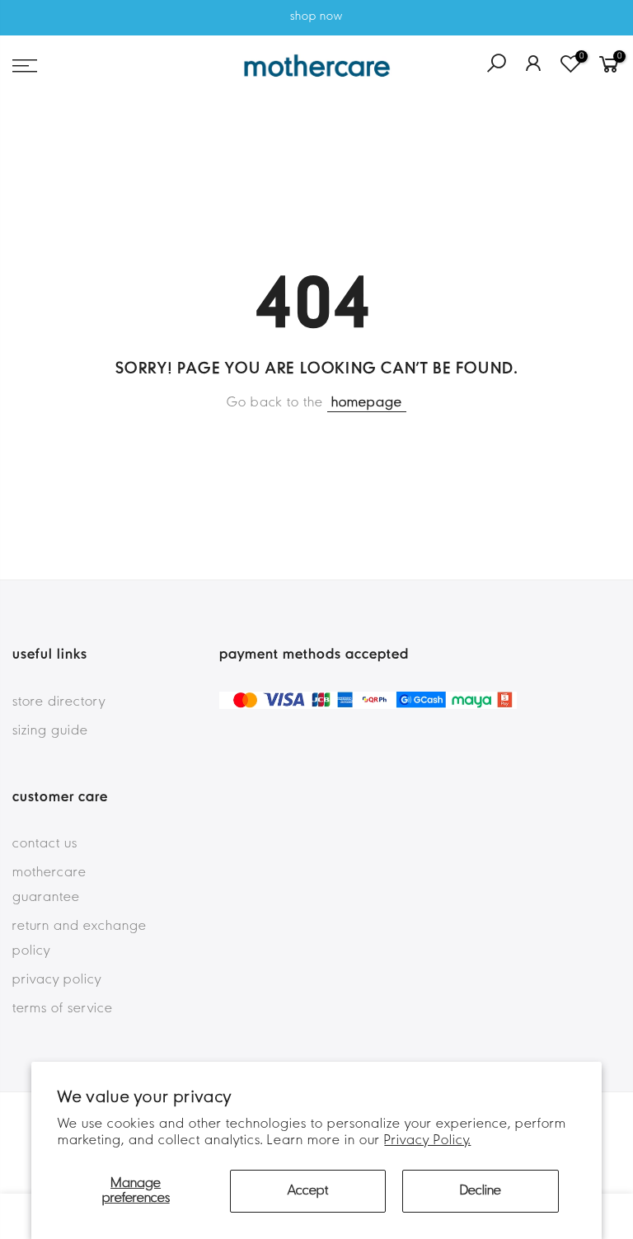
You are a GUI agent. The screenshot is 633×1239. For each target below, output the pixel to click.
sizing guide (50, 731)
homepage (366, 403)
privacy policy (56, 980)
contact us (44, 844)
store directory (59, 702)
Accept (308, 1191)
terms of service (62, 1009)
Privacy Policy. (427, 1140)
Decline (480, 1191)
